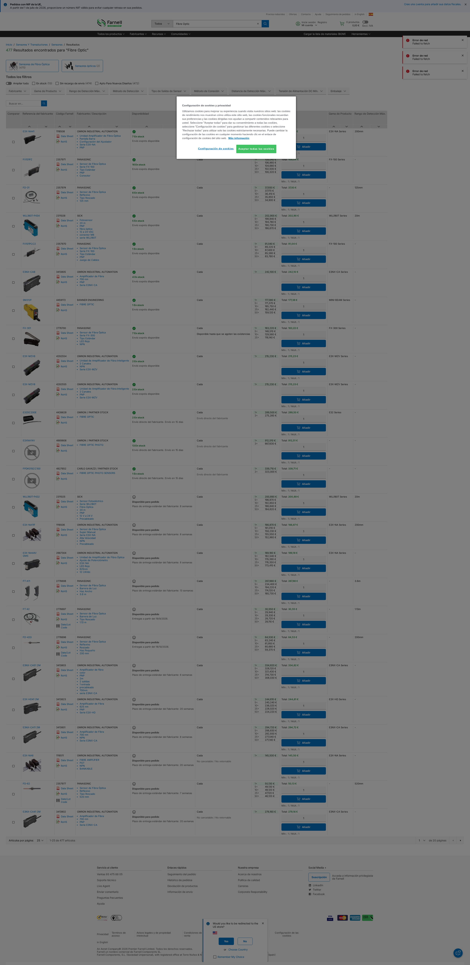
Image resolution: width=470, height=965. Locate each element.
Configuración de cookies (216, 148)
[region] (236, 127)
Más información (238, 138)
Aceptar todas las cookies (256, 148)
